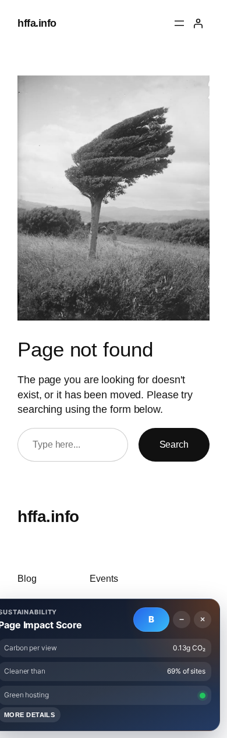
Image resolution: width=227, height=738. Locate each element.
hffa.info (36, 23)
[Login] (198, 23)
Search (174, 444)
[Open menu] (179, 23)
